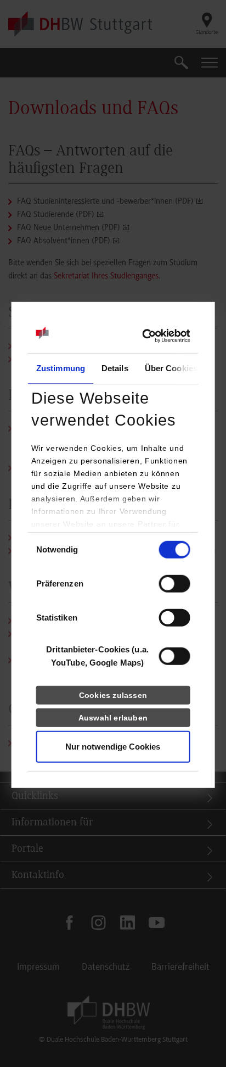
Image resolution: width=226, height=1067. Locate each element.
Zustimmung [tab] (60, 368)
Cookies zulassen (113, 695)
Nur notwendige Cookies (112, 746)
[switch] (174, 584)
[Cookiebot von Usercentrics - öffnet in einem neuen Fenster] (142, 336)
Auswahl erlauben (113, 717)
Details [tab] (114, 368)
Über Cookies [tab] (170, 368)
